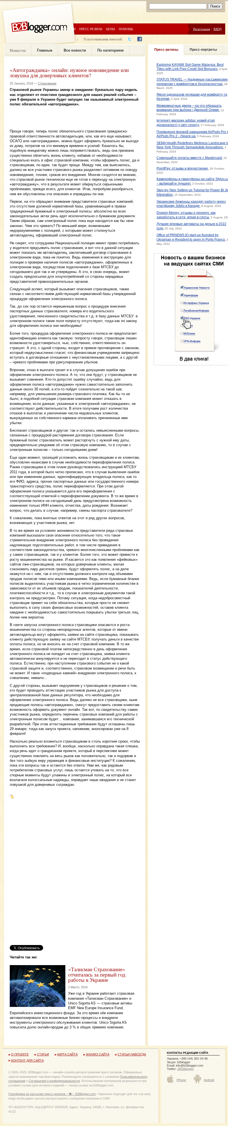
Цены (110, 29)
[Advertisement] (75, 115)
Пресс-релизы (90, 29)
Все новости (75, 50)
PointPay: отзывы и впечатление (182, 168)
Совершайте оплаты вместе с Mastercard (189, 158)
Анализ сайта (97, 1054)
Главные (44, 50)
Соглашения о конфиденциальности (54, 1080)
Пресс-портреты (203, 49)
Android (209, 1080)
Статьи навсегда (132, 1054)
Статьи (43, 1054)
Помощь (126, 29)
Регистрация (201, 29)
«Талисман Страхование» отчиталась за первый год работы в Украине (96, 974)
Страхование (47, 83)
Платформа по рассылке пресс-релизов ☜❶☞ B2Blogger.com (52, 1094)
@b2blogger (185, 1069)
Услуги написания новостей (102, 39)
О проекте (20, 1054)
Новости (68, 29)
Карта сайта (67, 1054)
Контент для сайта (27, 1060)
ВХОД (218, 29)
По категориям (110, 50)
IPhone (181, 1080)
